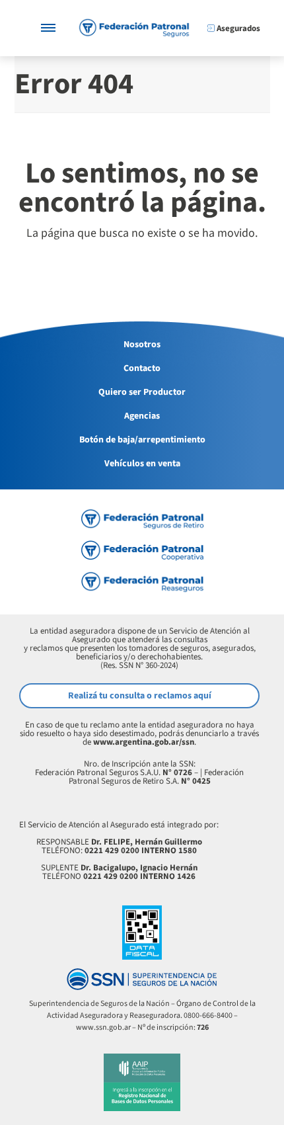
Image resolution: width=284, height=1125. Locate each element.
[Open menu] (48, 28)
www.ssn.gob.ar (103, 1027)
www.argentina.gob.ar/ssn (143, 742)
